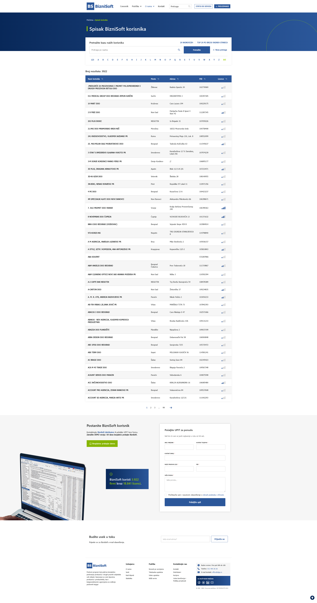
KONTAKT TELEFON (202, 442)
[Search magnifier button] (189, 6)
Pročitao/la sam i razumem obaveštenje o (196, 495)
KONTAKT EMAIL (170, 453)
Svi (224, 60)
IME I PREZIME (169, 442)
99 (164, 407)
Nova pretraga (221, 50)
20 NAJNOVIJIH (186, 42)
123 (92, 60)
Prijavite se (219, 539)
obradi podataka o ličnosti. (213, 495)
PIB (197, 464)
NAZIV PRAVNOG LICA (171, 464)
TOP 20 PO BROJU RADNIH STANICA (212, 42)
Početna (90, 20)
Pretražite (197, 50)
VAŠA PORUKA (169, 475)
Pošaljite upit (195, 502)
